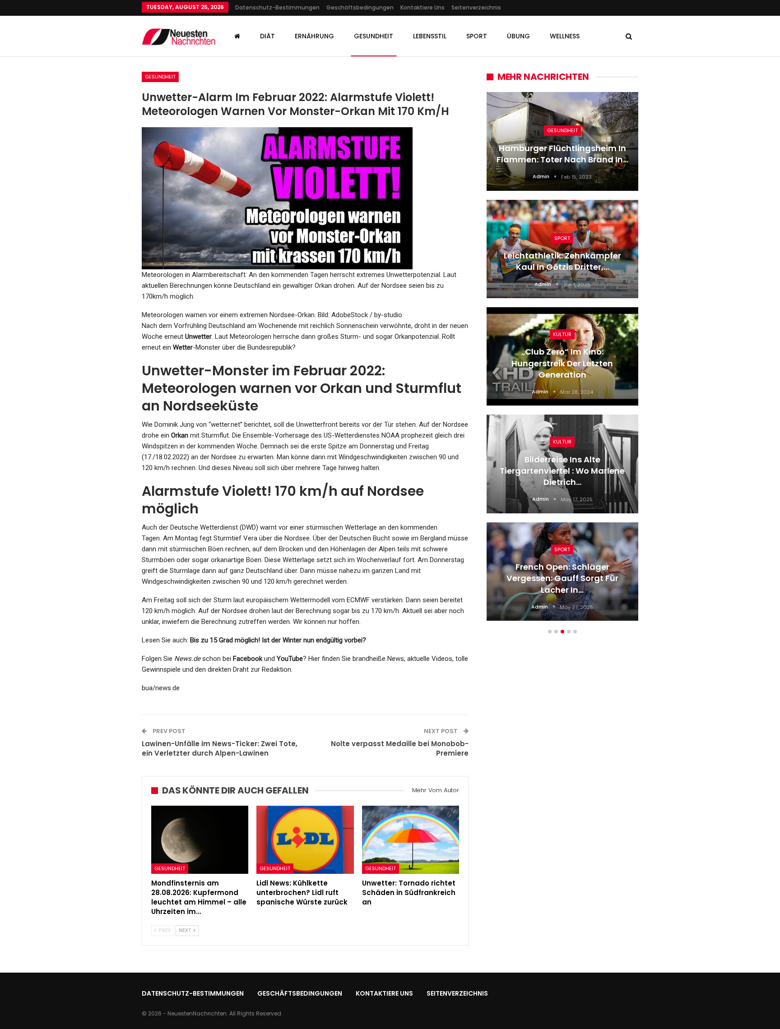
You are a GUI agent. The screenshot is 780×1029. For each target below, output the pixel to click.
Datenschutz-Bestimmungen (277, 7)
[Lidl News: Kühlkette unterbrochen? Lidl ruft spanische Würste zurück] (304, 840)
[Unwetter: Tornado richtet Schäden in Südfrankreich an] (410, 840)
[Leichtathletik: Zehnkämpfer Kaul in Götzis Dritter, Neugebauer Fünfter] (562, 249)
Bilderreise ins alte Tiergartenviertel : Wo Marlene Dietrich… (562, 471)
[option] (562, 361)
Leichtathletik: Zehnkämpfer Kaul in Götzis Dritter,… (562, 261)
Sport (476, 36)
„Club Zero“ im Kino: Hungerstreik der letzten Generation (562, 363)
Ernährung (314, 36)
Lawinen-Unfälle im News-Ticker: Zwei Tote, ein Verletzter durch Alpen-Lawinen (219, 748)
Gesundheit (373, 36)
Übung (518, 36)
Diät (267, 36)
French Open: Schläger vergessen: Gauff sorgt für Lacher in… (562, 578)
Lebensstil (429, 36)
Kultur (562, 334)
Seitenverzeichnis (476, 7)
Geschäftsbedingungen (360, 7)
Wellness (565, 36)
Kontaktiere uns (422, 7)
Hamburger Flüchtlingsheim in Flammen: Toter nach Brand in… (562, 154)
